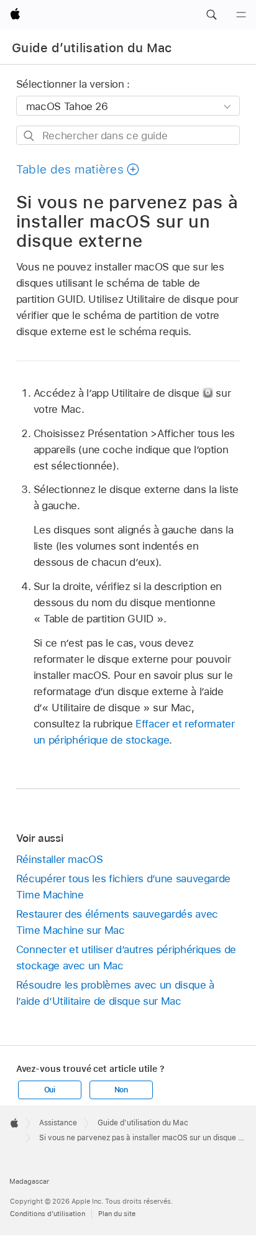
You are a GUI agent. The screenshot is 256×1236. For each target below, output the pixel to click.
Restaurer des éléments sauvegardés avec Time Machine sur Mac (117, 922)
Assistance (58, 1122)
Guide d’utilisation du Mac (92, 47)
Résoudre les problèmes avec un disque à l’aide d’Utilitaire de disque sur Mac (115, 993)
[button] (211, 15)
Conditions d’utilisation (47, 1213)
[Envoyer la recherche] (29, 135)
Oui (49, 1090)
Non (121, 1090)
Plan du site (116, 1213)
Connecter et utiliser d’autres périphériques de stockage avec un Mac (126, 957)
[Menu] (241, 15)
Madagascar (29, 1181)
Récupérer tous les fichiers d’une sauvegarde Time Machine (123, 886)
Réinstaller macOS (59, 859)
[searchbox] (128, 135)
